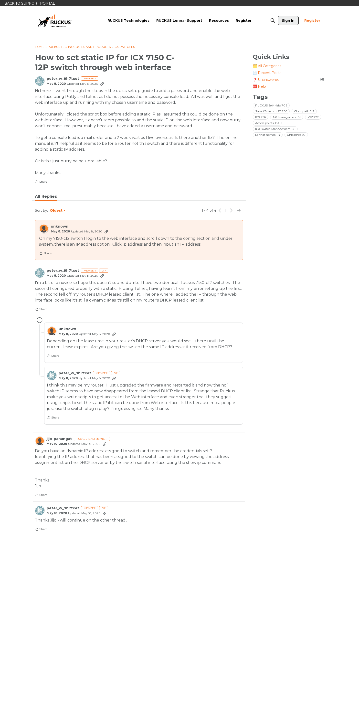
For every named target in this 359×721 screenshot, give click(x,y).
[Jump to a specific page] (239, 210)
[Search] (272, 20)
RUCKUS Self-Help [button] (271, 105)
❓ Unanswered (288, 79)
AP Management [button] (287, 117)
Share (41, 182)
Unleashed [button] (296, 134)
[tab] (46, 196)
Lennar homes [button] (267, 134)
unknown (59, 226)
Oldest (56, 210)
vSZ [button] (313, 117)
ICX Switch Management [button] (275, 129)
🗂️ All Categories (267, 66)
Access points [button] (267, 123)
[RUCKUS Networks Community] (54, 20)
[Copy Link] (102, 84)
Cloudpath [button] (304, 111)
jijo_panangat (59, 439)
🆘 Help (259, 86)
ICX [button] (260, 117)
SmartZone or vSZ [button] (271, 111)
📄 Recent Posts (267, 73)
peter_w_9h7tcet (63, 79)
